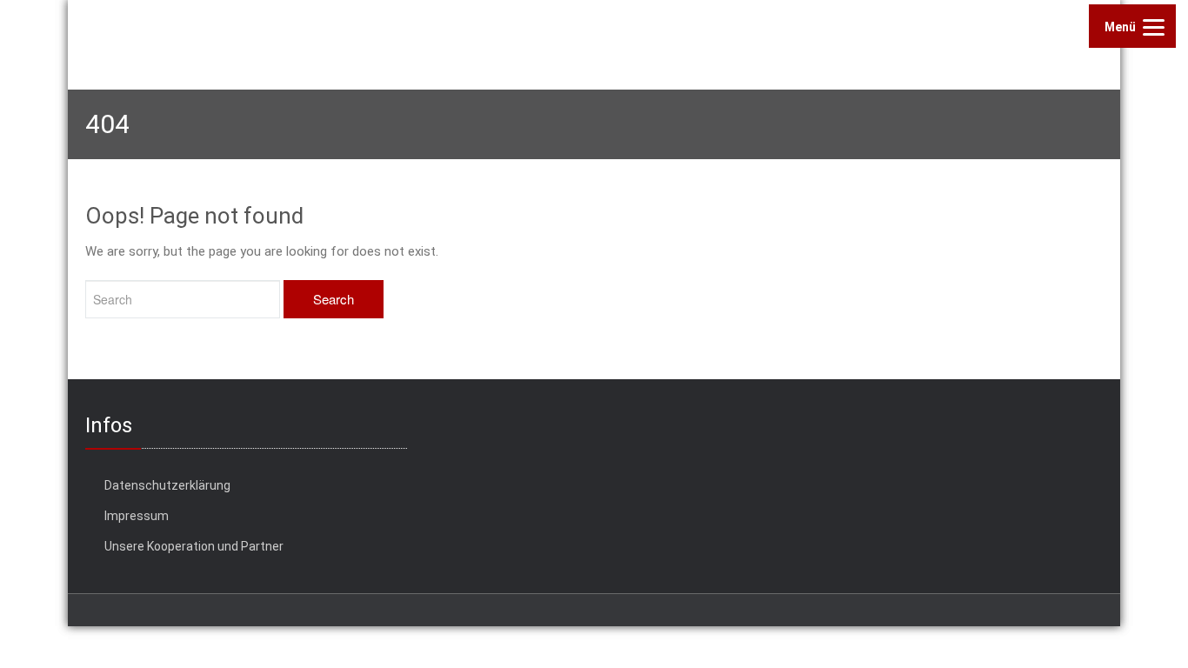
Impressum (136, 516)
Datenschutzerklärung (167, 485)
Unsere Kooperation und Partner (194, 546)
